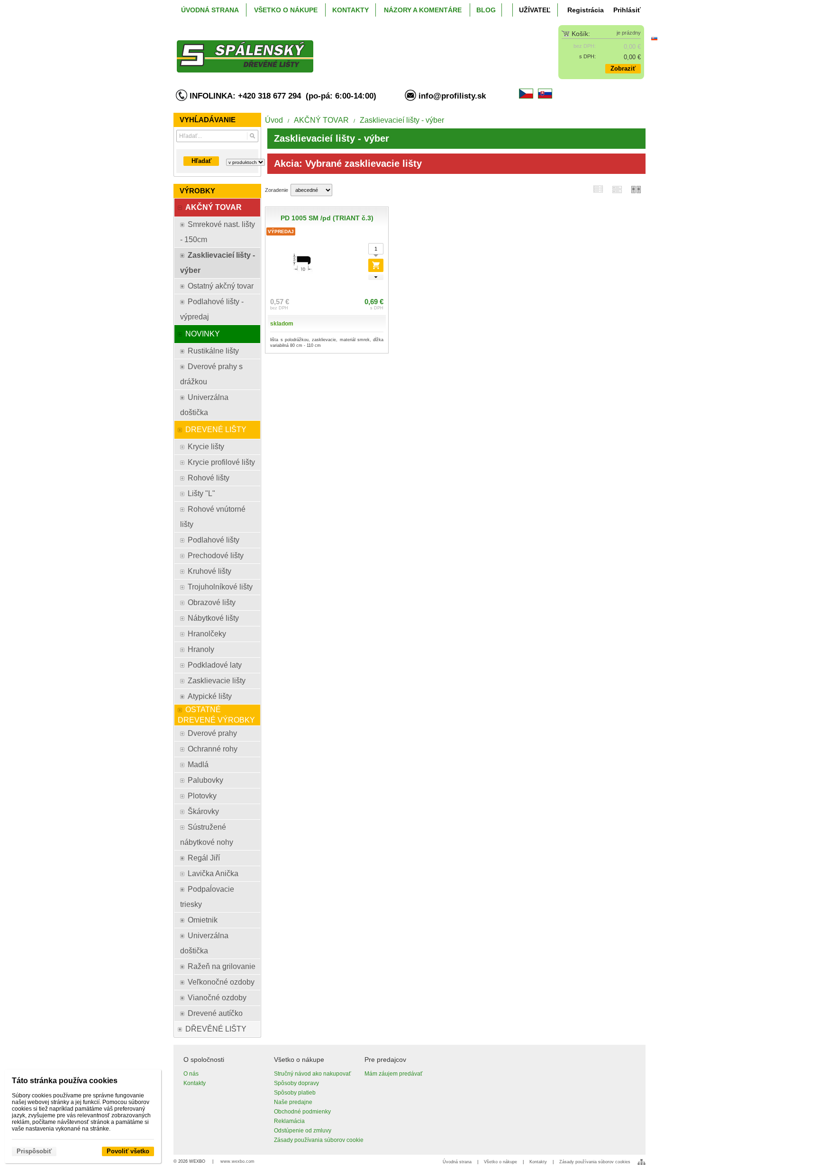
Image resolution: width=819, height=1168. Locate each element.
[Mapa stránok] (641, 1162)
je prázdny (629, 33)
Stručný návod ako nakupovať (312, 1073)
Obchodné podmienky (302, 1111)
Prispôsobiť (34, 1151)
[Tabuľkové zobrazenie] (617, 190)
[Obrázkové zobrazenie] (636, 190)
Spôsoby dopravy (296, 1083)
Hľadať (201, 160)
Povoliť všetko (128, 1151)
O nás (191, 1073)
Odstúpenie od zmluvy (302, 1130)
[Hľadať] (252, 136)
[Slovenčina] (654, 38)
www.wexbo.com (237, 1161)
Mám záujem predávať (393, 1073)
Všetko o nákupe (500, 1161)
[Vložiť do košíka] (375, 265)
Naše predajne (293, 1102)
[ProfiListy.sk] (351, 49)
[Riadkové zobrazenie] (598, 189)
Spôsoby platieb (295, 1092)
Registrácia (585, 10)
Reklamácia (289, 1121)
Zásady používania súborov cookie (319, 1140)
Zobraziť (623, 68)
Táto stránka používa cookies (65, 1081)
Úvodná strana (457, 1161)
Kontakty (194, 1083)
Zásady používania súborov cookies (594, 1161)
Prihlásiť (627, 10)
